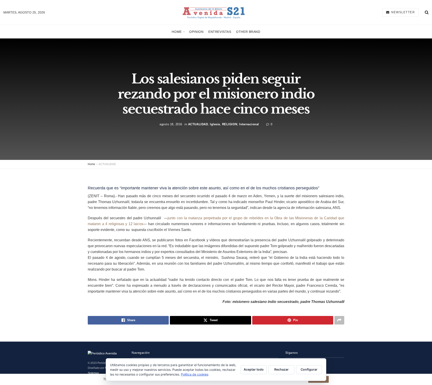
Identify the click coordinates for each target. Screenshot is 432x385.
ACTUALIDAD (198, 124)
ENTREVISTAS (219, 32)
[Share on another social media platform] (339, 320)
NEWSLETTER (402, 12)
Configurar (309, 369)
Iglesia (215, 124)
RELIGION (229, 124)
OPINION (196, 32)
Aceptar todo (254, 369)
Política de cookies (194, 374)
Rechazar (281, 369)
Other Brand (248, 32)
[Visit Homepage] (214, 12)
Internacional (249, 124)
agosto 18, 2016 (171, 124)
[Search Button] (427, 12)
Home (177, 32)
